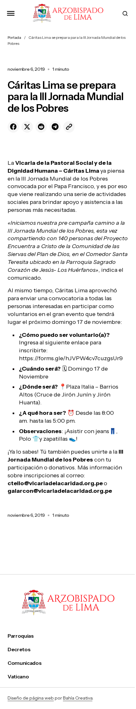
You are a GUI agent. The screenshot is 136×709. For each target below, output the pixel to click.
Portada (14, 37)
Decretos (19, 649)
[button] (10, 13)
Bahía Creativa (77, 698)
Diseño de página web (31, 698)
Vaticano (18, 677)
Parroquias (21, 636)
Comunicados (24, 663)
